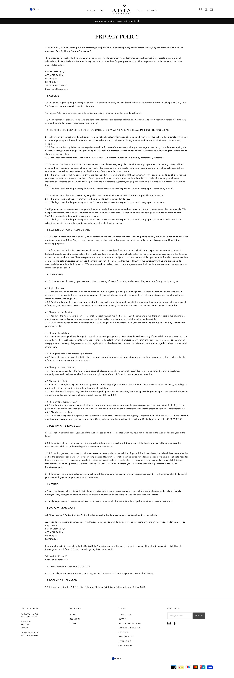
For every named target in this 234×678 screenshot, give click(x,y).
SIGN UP (199, 616)
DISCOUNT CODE (125, 636)
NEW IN (91, 10)
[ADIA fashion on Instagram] (169, 623)
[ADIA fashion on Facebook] (174, 623)
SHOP (103, 10)
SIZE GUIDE (123, 632)
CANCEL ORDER (125, 645)
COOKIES (122, 619)
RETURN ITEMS (124, 641)
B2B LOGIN (75, 619)
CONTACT (152, 10)
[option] (117, 21)
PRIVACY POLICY (125, 614)
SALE (139, 10)
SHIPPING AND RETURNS (129, 627)
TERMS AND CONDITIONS (129, 623)
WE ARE (73, 614)
